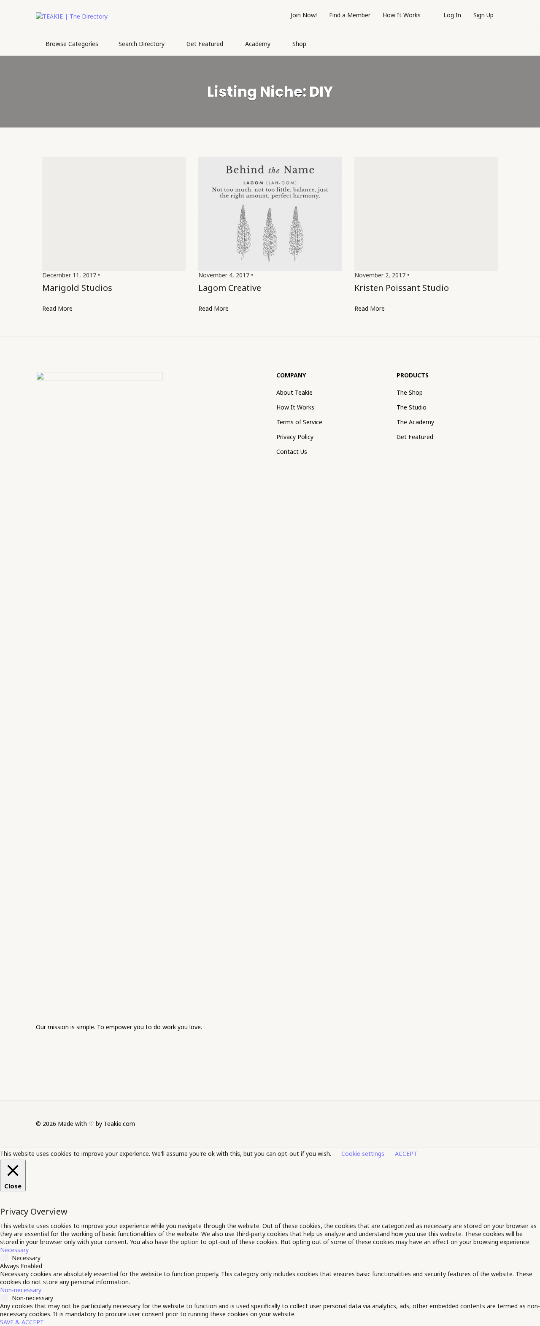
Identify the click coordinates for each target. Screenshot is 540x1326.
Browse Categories (72, 44)
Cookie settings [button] (362, 1154)
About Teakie (294, 392)
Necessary (26, 1258)
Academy (257, 44)
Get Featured (204, 44)
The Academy (415, 422)
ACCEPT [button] (406, 1154)
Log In (452, 15)
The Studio (412, 407)
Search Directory (142, 44)
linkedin (486, 1123)
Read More (57, 308)
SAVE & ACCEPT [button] (22, 1322)
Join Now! (304, 15)
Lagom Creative (229, 287)
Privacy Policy (294, 437)
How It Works (402, 15)
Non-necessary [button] (20, 1290)
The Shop (410, 392)
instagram (472, 1123)
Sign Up (483, 15)
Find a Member (349, 15)
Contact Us (291, 451)
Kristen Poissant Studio (401, 287)
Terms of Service (299, 422)
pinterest (500, 1123)
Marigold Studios (77, 287)
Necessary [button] (14, 1250)
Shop (299, 44)
